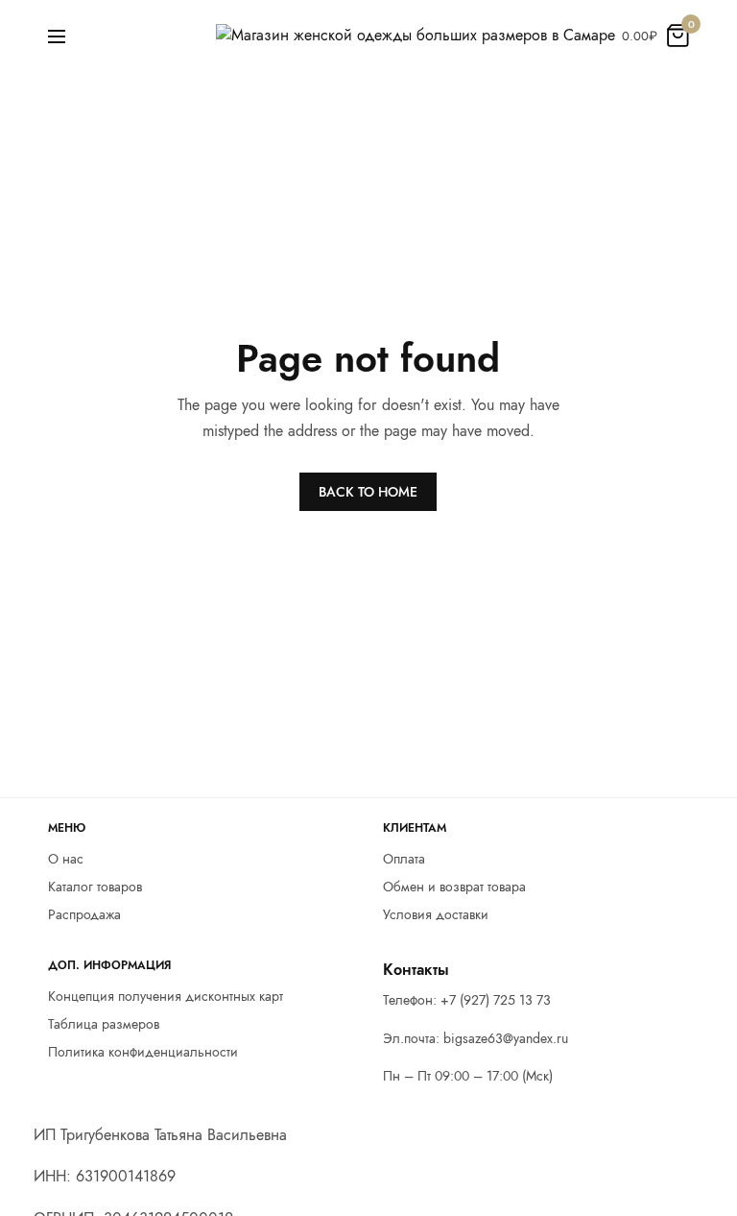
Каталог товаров (95, 886)
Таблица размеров (103, 1024)
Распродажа (84, 914)
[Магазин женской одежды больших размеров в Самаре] (415, 35)
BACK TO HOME (368, 491)
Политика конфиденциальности (143, 1051)
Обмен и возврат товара (454, 886)
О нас (65, 858)
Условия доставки (435, 914)
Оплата (404, 858)
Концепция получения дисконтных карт (165, 997)
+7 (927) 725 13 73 (495, 999)
